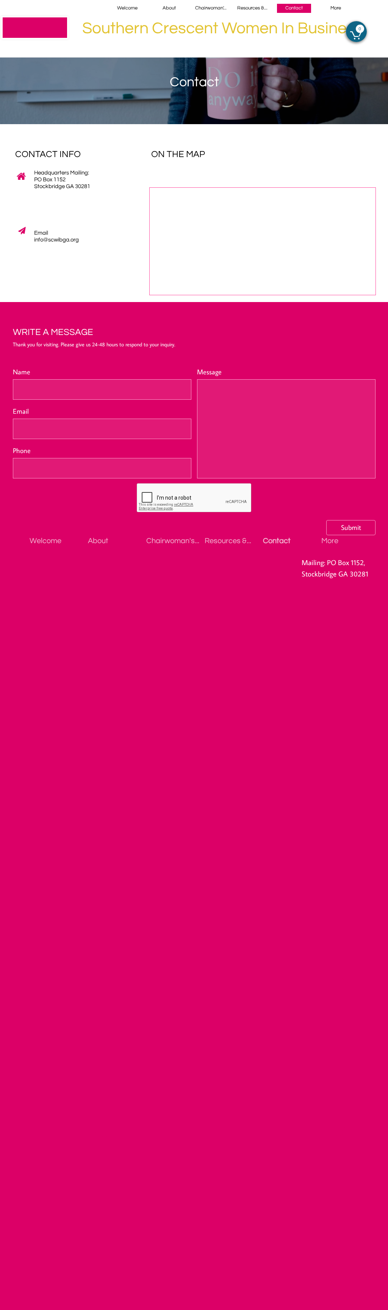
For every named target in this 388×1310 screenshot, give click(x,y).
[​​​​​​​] (35, 27)
